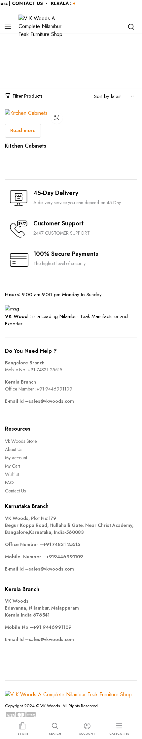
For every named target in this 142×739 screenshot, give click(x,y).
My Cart (12, 466)
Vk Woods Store (21, 441)
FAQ (9, 482)
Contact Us (15, 490)
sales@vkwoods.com (51, 401)
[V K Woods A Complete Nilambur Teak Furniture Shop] (43, 26)
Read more (23, 130)
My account (16, 457)
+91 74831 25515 (45, 369)
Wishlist (12, 474)
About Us (13, 449)
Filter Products (28, 96)
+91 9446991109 (54, 389)
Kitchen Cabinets (25, 146)
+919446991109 (65, 556)
